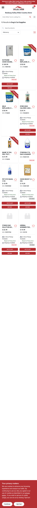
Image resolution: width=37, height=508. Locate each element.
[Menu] (3, 7)
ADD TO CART (10, 83)
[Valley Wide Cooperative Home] (18, 8)
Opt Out (19, 504)
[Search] (30, 16)
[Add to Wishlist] (15, 60)
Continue (7, 504)
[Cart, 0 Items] (33, 8)
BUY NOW (10, 87)
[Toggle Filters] (34, 32)
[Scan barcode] (34, 17)
